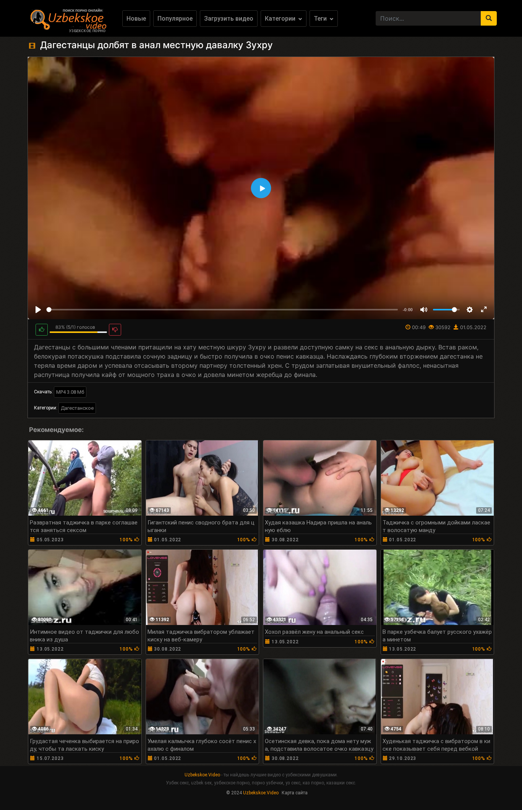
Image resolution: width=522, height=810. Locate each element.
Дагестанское (77, 408)
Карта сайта (295, 792)
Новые (136, 18)
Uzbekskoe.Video (202, 775)
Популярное (175, 18)
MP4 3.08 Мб (70, 392)
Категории (281, 18)
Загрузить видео (228, 18)
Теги (321, 18)
